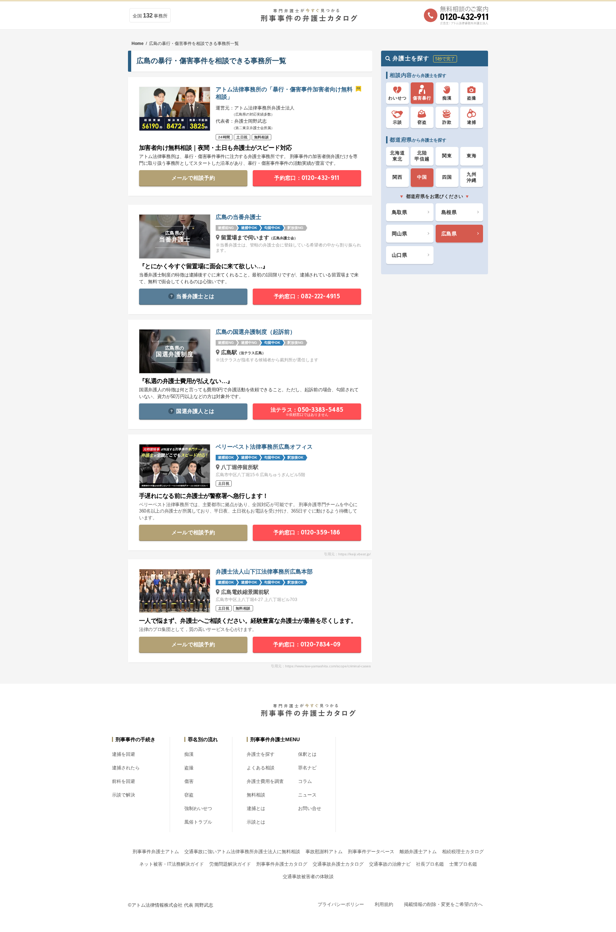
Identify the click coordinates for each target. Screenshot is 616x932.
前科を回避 (123, 781)
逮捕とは (256, 808)
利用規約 (384, 904)
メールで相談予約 (193, 178)
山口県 (399, 255)
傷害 (189, 781)
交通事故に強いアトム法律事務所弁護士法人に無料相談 (242, 851)
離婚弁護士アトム (418, 851)
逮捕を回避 (123, 754)
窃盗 (189, 795)
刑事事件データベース (371, 851)
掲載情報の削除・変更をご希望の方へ (443, 904)
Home (138, 43)
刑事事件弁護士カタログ (281, 864)
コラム (305, 781)
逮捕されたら (126, 767)
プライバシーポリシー (341, 904)
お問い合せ (309, 808)
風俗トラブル (198, 822)
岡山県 (399, 233)
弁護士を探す (260, 754)
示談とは (256, 822)
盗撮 (189, 767)
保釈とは (307, 754)
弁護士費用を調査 (265, 781)
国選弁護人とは (195, 411)
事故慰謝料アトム (324, 851)
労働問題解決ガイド (230, 864)
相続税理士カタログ (463, 851)
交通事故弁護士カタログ (338, 864)
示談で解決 (123, 795)
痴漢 (189, 754)
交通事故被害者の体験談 (308, 876)
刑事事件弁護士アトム (156, 851)
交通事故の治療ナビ (390, 864)
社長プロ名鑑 (430, 864)
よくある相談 (260, 767)
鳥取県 (399, 212)
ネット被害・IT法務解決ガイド (171, 864)
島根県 (449, 212)
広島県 (449, 233)
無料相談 (256, 795)
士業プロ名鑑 (463, 864)
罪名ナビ (307, 767)
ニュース (307, 795)
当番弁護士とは (195, 296)
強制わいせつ (198, 808)
